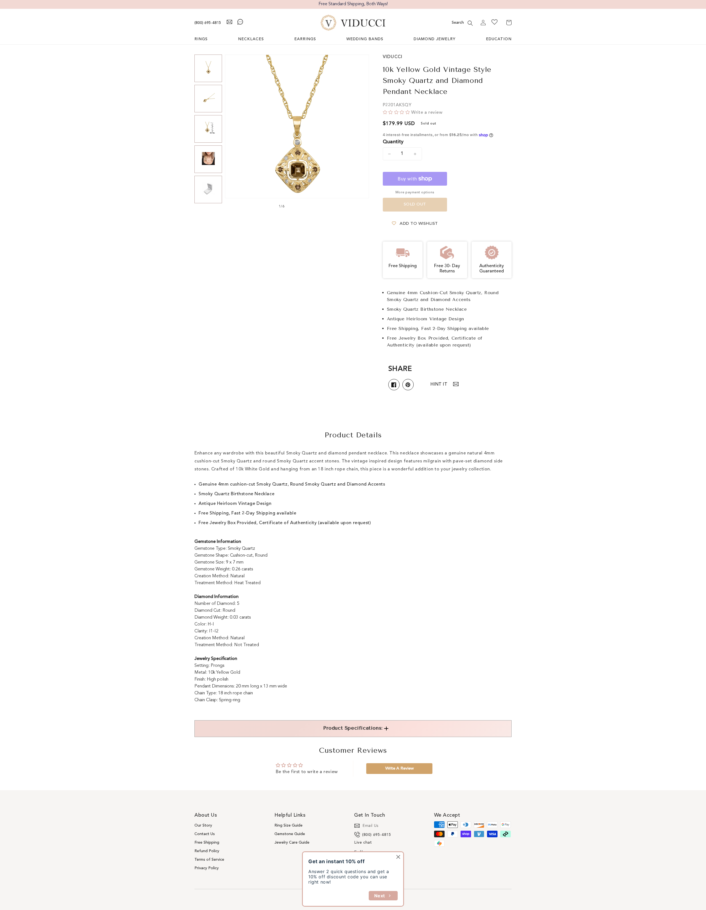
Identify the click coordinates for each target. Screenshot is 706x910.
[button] (470, 23)
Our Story (203, 825)
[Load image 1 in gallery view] (208, 68)
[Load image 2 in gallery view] (208, 98)
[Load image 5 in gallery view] (208, 189)
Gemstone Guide (289, 834)
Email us (371, 826)
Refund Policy (206, 851)
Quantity (393, 141)
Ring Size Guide (288, 825)
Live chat (363, 842)
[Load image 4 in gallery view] (208, 159)
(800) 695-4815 (207, 23)
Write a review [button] (399, 769)
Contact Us (204, 834)
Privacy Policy (206, 868)
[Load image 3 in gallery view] (208, 129)
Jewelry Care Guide (291, 842)
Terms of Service (209, 860)
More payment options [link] (414, 192)
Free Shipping (206, 842)
